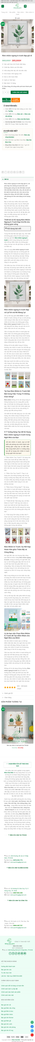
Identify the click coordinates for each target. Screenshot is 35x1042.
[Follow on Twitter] (19, 953)
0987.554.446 (18, 893)
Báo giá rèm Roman (7, 1017)
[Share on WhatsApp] (2, 172)
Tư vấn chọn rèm (6, 973)
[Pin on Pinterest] (14, 172)
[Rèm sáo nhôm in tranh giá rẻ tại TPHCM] (17, 724)
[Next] (6, 754)
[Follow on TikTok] (16, 953)
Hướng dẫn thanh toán (8, 966)
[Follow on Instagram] (13, 953)
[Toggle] (2, 179)
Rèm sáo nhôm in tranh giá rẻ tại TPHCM (17, 745)
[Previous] (2, 754)
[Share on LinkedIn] (20, 172)
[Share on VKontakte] (17, 172)
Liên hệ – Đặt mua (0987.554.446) (11, 976)
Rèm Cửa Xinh (16, 1040)
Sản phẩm (12, 12)
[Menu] (2, 6)
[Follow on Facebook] (10, 953)
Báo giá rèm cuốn (6, 1024)
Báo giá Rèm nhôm (7, 1014)
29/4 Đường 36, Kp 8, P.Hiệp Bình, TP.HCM (20, 950)
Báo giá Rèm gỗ (6, 1021)
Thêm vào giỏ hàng (19, 92)
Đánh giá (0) (8, 693)
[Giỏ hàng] (25, 6)
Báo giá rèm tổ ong (7, 1030)
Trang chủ (4, 12)
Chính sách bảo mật (7, 995)
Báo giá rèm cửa (6, 969)
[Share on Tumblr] (23, 172)
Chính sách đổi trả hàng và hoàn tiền (12, 985)
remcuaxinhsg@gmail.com (18, 862)
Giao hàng (7, 697)
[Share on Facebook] (5, 172)
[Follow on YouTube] (25, 953)
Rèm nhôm (20, 12)
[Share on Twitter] (8, 172)
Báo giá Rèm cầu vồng (8, 1008)
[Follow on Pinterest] (22, 953)
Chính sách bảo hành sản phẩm (10, 992)
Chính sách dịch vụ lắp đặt (9, 989)
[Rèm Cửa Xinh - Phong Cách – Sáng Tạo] (17, 6)
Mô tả (6, 179)
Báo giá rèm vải (6, 1005)
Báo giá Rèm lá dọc (7, 1011)
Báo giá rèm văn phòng (8, 1027)
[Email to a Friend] (11, 172)
